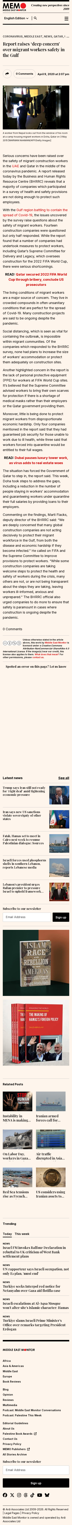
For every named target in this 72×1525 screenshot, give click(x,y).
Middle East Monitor (56, 642)
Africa (7, 1360)
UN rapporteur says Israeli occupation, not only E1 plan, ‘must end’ (36, 1271)
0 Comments (24, 73)
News (48, 36)
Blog (5, 1389)
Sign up (61, 917)
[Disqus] (36, 720)
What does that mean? (47, 654)
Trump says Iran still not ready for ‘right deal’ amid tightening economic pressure (24, 791)
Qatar (58, 36)
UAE (15, 166)
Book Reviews (12, 1381)
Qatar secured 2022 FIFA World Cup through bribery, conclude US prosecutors (37, 279)
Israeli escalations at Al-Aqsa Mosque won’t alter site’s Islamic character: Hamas (36, 1305)
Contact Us (10, 1438)
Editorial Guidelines (15, 1423)
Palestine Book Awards (17, 1433)
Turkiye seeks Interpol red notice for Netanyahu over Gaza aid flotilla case (31, 1288)
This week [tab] (22, 1234)
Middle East (33, 36)
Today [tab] (7, 1234)
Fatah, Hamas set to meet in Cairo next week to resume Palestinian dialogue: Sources (23, 839)
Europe (7, 1376)
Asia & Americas (13, 1365)
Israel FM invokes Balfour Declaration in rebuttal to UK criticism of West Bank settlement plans (34, 1252)
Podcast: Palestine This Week (22, 1415)
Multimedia (10, 1405)
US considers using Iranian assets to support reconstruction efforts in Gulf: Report (50, 1194)
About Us (8, 1428)
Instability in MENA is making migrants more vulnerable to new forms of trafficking (17, 1118)
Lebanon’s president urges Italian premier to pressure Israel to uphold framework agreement (22, 888)
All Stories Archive (15, 1454)
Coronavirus (13, 36)
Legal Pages (12, 1513)
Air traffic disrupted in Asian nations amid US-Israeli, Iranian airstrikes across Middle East (50, 1156)
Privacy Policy (12, 1444)
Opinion (8, 1394)
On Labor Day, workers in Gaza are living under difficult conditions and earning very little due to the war (17, 1156)
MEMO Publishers (14, 1449)
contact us (38, 657)
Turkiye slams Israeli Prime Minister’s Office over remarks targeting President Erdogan (34, 1324)
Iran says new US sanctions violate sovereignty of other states (22, 815)
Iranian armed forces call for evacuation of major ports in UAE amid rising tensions (50, 1118)
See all (63, 778)
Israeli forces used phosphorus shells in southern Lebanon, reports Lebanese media (24, 863)
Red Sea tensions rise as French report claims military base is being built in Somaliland (16, 1194)
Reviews (8, 1399)
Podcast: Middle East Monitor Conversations (32, 1410)
